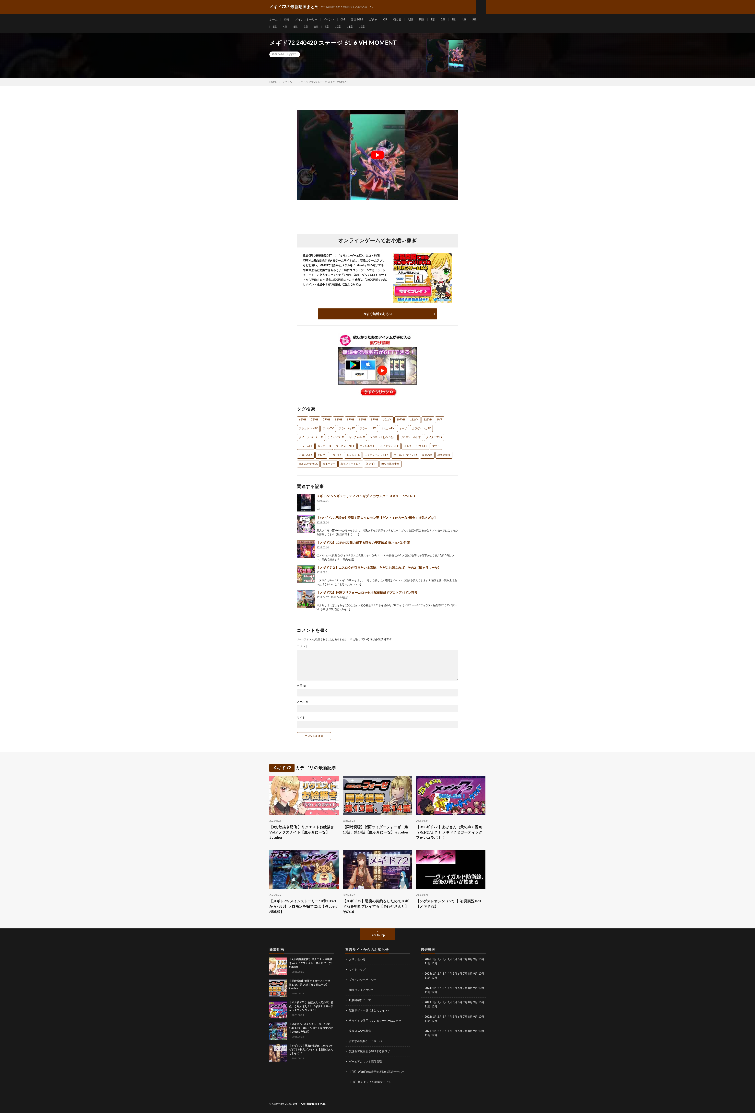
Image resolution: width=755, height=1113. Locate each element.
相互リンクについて (361, 990)
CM (343, 19)
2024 (428, 988)
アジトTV (328, 428)
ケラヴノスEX (336, 437)
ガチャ (373, 19)
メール (303, 701)
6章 (295, 27)
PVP (439, 420)
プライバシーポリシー (363, 980)
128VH (428, 420)
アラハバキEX (347, 428)
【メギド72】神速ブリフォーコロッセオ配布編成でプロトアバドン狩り (367, 592)
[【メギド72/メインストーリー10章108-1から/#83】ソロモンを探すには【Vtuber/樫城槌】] (278, 1031)
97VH (374, 420)
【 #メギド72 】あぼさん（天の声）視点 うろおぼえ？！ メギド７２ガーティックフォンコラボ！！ (450, 832)
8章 (316, 27)
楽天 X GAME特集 (360, 1031)
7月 (465, 959)
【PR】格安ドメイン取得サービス (370, 1082)
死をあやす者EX (308, 464)
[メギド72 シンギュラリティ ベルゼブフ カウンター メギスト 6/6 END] (306, 502)
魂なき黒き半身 (390, 464)
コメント (302, 646)
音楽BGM (357, 19)
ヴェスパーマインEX (405, 455)
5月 (455, 959)
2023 (428, 1002)
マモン (436, 446)
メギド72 (291, 54)
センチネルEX (357, 437)
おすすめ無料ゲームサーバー (367, 1041)
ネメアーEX (324, 446)
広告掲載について (360, 1000)
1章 (433, 19)
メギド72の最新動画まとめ (309, 1104)
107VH (401, 420)
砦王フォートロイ (351, 464)
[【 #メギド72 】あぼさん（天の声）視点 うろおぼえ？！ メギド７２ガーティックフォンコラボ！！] (278, 1009)
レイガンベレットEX (376, 455)
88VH (362, 420)
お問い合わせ (357, 959)
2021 (428, 1031)
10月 (481, 973)
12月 (434, 978)
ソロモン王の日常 (411, 437)
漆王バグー (329, 464)
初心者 (397, 19)
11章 (350, 27)
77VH (326, 420)
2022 (428, 1016)
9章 (327, 27)
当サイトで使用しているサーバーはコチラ (375, 1020)
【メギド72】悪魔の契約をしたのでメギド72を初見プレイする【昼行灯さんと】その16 (376, 907)
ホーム (273, 19)
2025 (428, 973)
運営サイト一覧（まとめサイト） (369, 1010)
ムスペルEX (305, 455)
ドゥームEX (305, 446)
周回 (421, 19)
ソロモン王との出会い (382, 437)
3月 (445, 959)
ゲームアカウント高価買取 (365, 1061)
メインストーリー (306, 19)
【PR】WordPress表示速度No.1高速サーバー (376, 1072)
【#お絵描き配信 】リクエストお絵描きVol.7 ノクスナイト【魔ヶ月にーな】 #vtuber (301, 832)
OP (385, 19)
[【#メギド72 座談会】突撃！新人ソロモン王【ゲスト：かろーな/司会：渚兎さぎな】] (306, 524)
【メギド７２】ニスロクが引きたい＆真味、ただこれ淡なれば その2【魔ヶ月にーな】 (379, 567)
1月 (434, 959)
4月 (450, 959)
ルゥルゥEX (353, 455)
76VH (314, 420)
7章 (306, 27)
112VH (414, 420)
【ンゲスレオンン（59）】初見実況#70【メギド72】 (448, 904)
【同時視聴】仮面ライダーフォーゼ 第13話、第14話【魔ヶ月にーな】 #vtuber (376, 829)
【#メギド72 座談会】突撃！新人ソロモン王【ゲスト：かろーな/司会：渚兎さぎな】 (377, 517)
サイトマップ (357, 969)
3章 (453, 19)
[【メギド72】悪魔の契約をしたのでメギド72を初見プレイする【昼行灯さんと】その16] (278, 1053)
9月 (475, 973)
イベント (328, 19)
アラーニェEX (368, 428)
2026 (428, 959)
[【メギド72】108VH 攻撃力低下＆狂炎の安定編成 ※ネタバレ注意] (306, 549)
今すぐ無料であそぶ (377, 314)
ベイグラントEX (389, 446)
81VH (338, 420)
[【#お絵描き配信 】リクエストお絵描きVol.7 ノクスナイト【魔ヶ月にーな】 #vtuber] (278, 966)
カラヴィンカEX (421, 428)
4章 (464, 19)
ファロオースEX (345, 446)
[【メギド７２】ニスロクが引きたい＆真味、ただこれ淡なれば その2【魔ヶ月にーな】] (306, 574)
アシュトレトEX (308, 428)
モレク (321, 455)
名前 (301, 685)
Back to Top (377, 935)
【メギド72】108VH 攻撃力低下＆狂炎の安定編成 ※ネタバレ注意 (363, 542)
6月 (460, 959)
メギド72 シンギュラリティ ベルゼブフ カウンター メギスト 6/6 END (366, 496)
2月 (439, 959)
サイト (301, 717)
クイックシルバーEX (311, 437)
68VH (302, 420)
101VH (387, 420)
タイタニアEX (434, 437)
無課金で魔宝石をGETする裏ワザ (369, 1051)
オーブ (403, 428)
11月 (428, 978)
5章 (474, 19)
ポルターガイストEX (415, 446)
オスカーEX (387, 428)
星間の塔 (427, 455)
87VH (350, 420)
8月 (470, 959)
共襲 (410, 19)
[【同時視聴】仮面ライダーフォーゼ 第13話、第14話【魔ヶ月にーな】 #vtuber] (278, 988)
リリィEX (335, 455)
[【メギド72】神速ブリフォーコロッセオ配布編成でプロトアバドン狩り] (306, 599)
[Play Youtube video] (377, 155)
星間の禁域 (443, 455)
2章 (443, 19)
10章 (338, 27)
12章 (362, 27)
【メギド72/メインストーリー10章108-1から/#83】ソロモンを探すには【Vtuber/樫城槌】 (303, 907)
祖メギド (371, 464)
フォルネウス (367, 446)
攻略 (286, 19)
